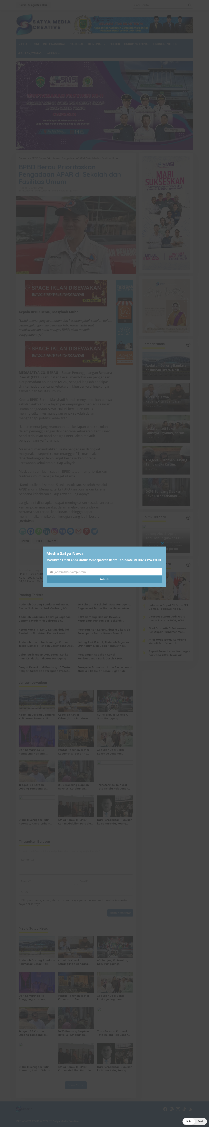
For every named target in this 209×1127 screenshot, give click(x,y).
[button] (194, 1121)
